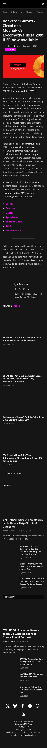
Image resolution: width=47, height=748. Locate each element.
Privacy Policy (23, 727)
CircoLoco (10, 50)
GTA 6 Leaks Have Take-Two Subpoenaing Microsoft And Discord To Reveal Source (23, 458)
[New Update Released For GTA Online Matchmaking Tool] (10, 691)
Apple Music (12, 217)
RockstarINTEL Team (23, 724)
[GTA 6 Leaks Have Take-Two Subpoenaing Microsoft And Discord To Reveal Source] (23, 440)
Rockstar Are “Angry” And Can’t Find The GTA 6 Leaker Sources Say (23, 418)
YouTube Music (14, 221)
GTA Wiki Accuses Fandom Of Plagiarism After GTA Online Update (31, 661)
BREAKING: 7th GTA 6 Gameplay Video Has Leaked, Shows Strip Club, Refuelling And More (22, 378)
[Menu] (4, 4)
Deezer (9, 212)
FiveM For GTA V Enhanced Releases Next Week (31, 675)
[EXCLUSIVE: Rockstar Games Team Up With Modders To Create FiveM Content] (23, 614)
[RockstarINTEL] (24, 4)
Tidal (8, 226)
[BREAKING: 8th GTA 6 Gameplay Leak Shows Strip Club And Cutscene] (23, 322)
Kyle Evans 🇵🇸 (15, 46)
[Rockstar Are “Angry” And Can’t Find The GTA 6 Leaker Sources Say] (23, 402)
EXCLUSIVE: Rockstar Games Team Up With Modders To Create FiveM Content (21, 633)
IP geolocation (29, 735)
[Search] (43, 4)
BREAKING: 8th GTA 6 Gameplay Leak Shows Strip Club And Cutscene (22, 339)
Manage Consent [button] (23, 729)
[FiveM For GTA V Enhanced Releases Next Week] (10, 677)
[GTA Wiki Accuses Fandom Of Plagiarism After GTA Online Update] (10, 662)
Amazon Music (13, 230)
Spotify (9, 203)
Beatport (10, 208)
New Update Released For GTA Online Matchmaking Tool (30, 690)
